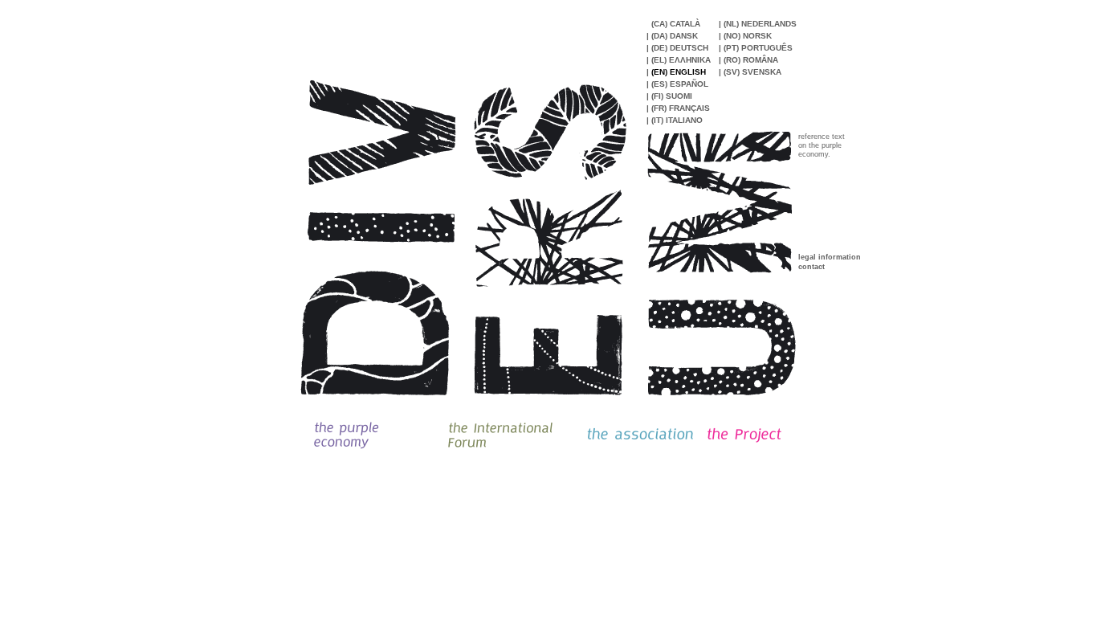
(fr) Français (680, 108)
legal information (829, 257)
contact (811, 267)
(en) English (678, 71)
